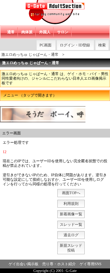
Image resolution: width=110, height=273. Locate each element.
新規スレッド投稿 (71, 248)
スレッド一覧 (71, 225)
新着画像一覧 (71, 214)
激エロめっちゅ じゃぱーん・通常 (29, 55)
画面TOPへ (71, 193)
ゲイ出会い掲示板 (23, 264)
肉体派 (27, 32)
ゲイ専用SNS (90, 264)
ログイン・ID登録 (75, 45)
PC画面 (46, 45)
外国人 (44, 32)
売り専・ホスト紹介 (59, 264)
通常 (11, 32)
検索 (102, 45)
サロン (62, 32)
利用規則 (71, 204)
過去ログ (71, 235)
